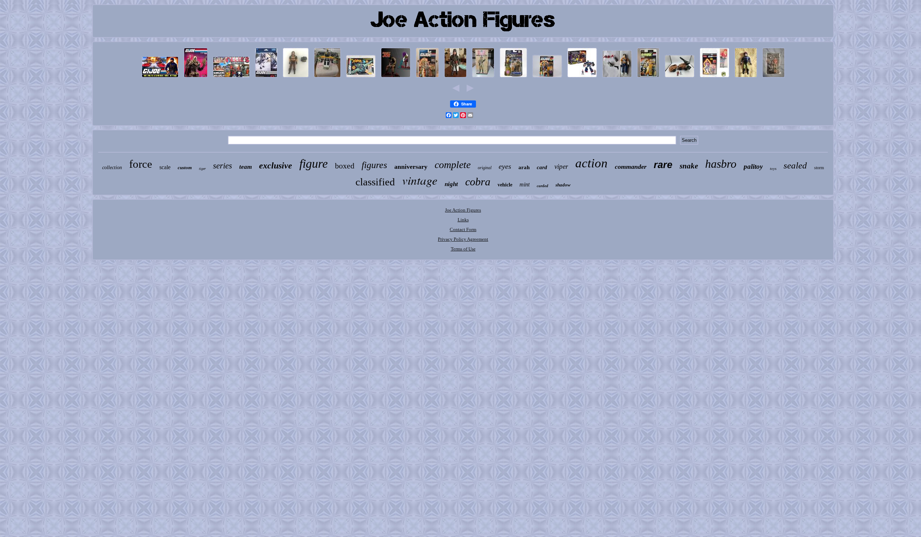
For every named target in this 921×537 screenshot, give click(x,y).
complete (453, 164)
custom (185, 167)
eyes (505, 166)
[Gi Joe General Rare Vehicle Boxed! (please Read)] (327, 78)
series (222, 165)
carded (542, 186)
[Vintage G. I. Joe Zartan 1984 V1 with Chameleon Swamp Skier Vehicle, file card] (296, 78)
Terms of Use (463, 249)
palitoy (753, 166)
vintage (419, 180)
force (140, 164)
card (542, 167)
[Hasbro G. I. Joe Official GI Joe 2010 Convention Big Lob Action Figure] (773, 78)
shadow (563, 185)
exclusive (275, 165)
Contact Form (463, 229)
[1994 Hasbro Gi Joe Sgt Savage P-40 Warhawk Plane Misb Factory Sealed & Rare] (361, 78)
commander (630, 166)
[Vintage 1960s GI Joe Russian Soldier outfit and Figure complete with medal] (455, 78)
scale (165, 167)
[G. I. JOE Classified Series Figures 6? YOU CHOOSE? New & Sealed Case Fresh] (266, 78)
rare (663, 164)
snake (689, 166)
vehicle (505, 185)
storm (819, 167)
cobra (477, 182)
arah (524, 167)
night (451, 184)
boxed (344, 165)
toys (773, 168)
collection (112, 167)
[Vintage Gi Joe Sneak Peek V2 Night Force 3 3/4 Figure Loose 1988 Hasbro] (745, 78)
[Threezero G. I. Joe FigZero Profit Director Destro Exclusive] (196, 78)
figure (313, 163)
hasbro (720, 163)
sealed (795, 165)
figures (374, 165)
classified (375, 182)
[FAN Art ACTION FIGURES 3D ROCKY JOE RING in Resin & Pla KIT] (396, 78)
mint (525, 184)
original (484, 167)
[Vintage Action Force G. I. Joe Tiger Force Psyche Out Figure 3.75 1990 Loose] (617, 78)
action (591, 163)
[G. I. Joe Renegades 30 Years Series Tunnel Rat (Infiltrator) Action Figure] (513, 78)
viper (561, 166)
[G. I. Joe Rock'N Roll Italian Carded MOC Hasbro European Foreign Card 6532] (427, 78)
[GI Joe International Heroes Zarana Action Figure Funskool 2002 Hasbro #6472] (714, 78)
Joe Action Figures (463, 210)
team (245, 166)
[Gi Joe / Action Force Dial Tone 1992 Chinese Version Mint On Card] (648, 78)
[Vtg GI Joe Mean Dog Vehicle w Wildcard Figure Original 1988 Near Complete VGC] (680, 78)
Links (463, 219)
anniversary (410, 166)
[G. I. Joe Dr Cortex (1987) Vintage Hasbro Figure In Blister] (547, 78)
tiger (202, 169)
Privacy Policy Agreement (463, 239)
